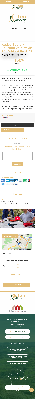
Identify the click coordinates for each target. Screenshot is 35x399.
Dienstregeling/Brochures (17, 363)
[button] (17, 29)
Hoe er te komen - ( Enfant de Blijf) (17, 387)
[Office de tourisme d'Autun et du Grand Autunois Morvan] (17, 18)
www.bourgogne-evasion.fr (15, 274)
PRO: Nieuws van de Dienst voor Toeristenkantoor (17, 356)
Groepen (26, 2)
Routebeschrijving (10, 236)
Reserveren (17, 125)
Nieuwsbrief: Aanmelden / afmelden (17, 349)
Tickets (9, 2)
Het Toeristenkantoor (17, 343)
